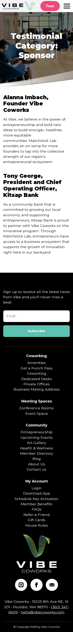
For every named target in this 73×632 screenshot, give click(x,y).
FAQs (36, 509)
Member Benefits (36, 504)
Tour (50, 6)
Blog (36, 458)
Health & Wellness (36, 448)
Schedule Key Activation (36, 499)
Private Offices (37, 384)
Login (37, 488)
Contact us (36, 469)
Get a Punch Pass (37, 368)
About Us (36, 464)
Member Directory (36, 453)
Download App (36, 493)
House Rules (36, 525)
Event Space (36, 413)
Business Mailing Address (37, 389)
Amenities (36, 363)
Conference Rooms (36, 408)
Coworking (36, 356)
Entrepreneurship (37, 432)
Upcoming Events (36, 437)
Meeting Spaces (36, 401)
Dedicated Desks (36, 379)
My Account (36, 481)
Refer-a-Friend (37, 514)
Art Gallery (36, 443)
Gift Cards (36, 520)
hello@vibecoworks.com (42, 612)
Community (36, 425)
